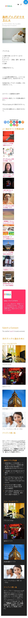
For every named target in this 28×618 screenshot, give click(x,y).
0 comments (14, 25)
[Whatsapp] (11, 125)
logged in (11, 331)
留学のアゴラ (6, 386)
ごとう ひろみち (8, 24)
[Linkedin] (14, 122)
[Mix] (22, 122)
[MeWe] (20, 122)
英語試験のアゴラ (7, 409)
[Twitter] (8, 122)
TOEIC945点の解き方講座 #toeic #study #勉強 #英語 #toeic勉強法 (14, 486)
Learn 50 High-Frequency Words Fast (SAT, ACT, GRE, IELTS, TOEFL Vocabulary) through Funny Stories (14, 479)
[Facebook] (5, 122)
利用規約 (5, 98)
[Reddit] (11, 122)
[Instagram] (14, 125)
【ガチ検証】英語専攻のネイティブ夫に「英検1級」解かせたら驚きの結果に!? (14, 493)
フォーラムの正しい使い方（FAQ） (12, 429)
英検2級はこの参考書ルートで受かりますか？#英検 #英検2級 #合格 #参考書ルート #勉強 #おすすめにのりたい (14, 465)
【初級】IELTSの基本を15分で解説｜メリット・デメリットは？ (14, 473)
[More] (17, 125)
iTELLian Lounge (6, 364)
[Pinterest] (17, 122)
